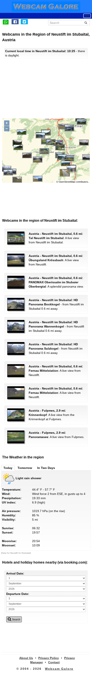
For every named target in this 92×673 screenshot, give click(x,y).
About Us (26, 658)
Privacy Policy (48, 658)
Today (7, 468)
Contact (54, 662)
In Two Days (46, 468)
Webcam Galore (59, 668)
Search (15, 619)
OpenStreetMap (67, 181)
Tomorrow (25, 468)
